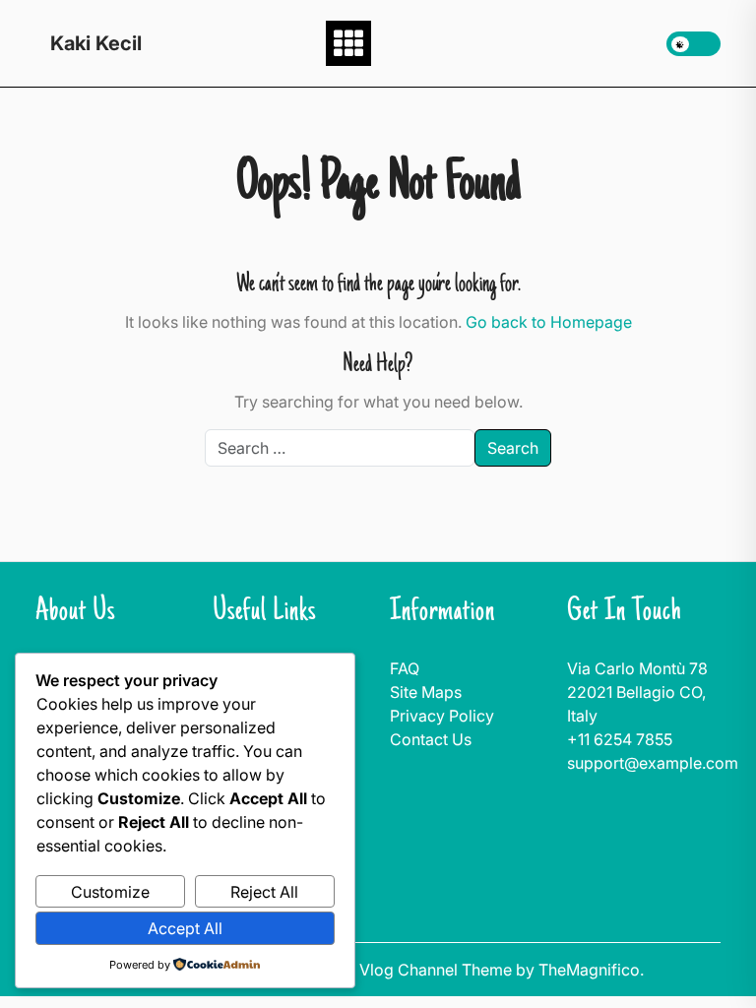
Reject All (264, 892)
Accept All (185, 928)
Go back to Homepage (549, 322)
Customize (110, 892)
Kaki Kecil (96, 43)
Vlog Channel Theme (437, 969)
